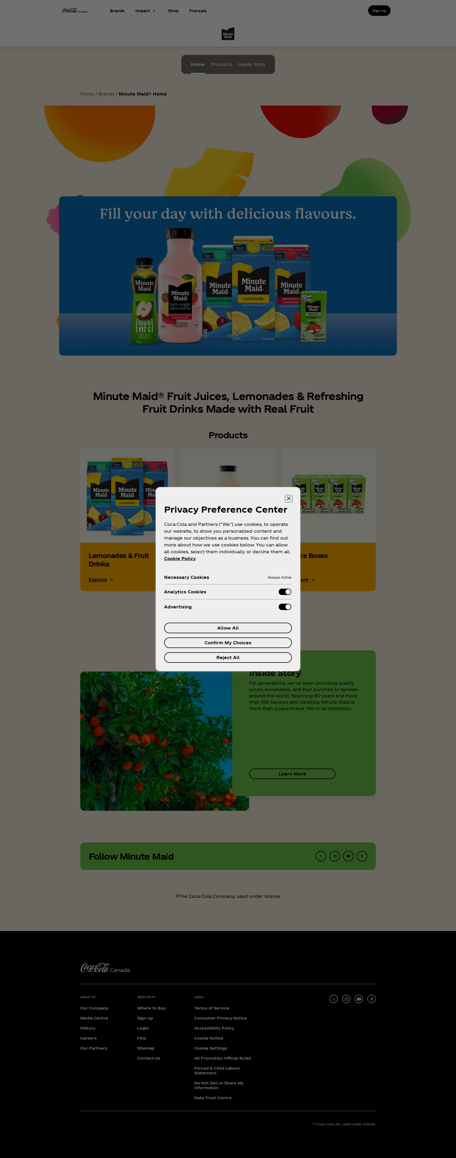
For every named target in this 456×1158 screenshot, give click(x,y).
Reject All (228, 657)
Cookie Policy (180, 558)
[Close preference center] (289, 498)
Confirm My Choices (228, 642)
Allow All (228, 627)
